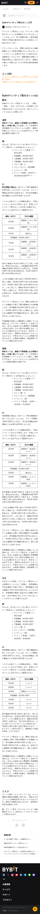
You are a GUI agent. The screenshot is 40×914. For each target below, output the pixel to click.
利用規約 (5, 910)
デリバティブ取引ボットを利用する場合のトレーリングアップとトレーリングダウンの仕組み (19, 852)
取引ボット (17, 9)
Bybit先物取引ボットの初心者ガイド (16, 847)
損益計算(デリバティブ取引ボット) (16, 843)
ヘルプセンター (7, 9)
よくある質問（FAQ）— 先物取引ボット (17, 839)
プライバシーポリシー (13, 910)
